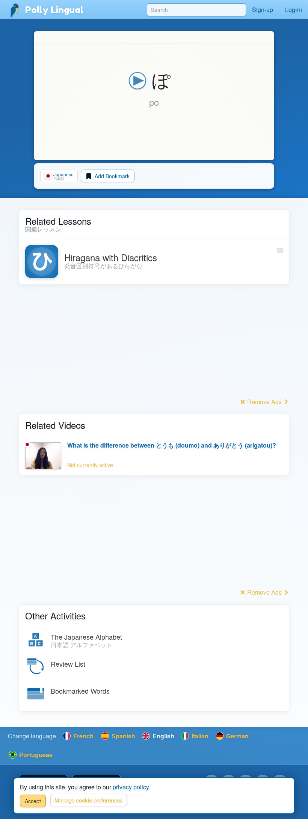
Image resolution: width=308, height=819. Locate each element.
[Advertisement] (154, 343)
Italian (199, 736)
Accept (33, 801)
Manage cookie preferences (88, 800)
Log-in (293, 9)
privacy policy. (131, 787)
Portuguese (35, 754)
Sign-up (262, 9)
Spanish (122, 736)
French (83, 736)
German (237, 736)
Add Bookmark (111, 176)
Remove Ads (264, 401)
